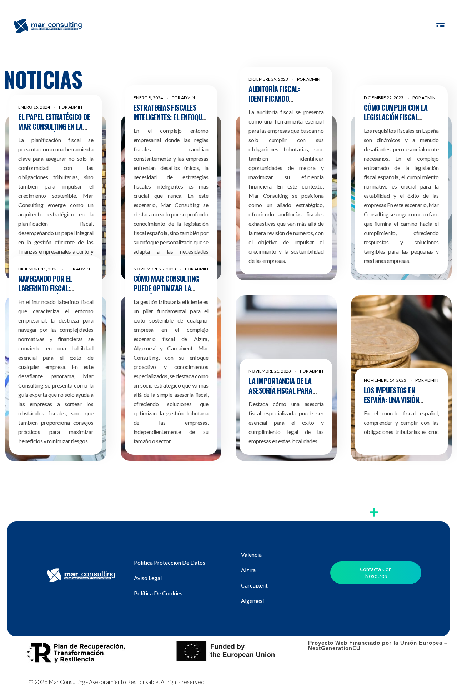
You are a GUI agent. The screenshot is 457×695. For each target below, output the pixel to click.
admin (75, 107)
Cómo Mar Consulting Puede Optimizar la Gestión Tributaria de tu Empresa (170, 293)
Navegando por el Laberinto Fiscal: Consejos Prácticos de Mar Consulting (52, 293)
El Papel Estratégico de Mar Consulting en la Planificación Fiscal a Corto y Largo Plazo (54, 131)
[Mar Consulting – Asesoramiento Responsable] (48, 25)
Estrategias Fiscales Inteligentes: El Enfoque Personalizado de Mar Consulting (169, 122)
